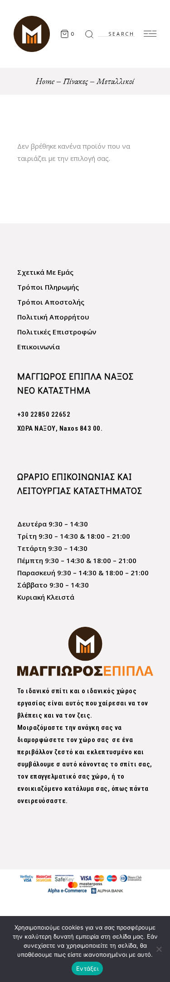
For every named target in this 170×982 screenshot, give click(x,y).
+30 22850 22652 (44, 414)
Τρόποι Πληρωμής (48, 286)
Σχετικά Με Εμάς (45, 272)
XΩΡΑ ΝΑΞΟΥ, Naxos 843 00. (60, 428)
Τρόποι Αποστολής (50, 301)
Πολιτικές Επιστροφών (56, 331)
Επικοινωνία (38, 346)
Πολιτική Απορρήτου (53, 316)
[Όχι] (158, 949)
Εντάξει (87, 968)
